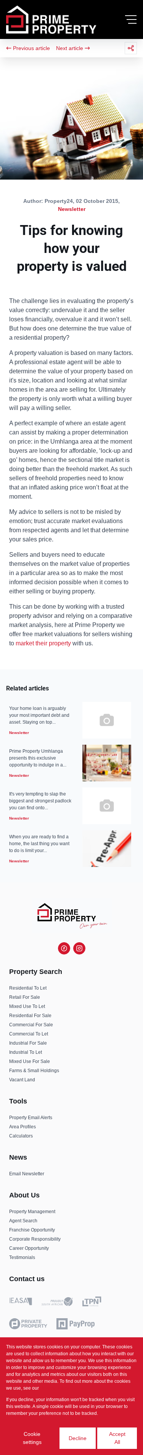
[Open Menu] (131, 19)
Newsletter (71, 209)
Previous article (31, 48)
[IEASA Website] (20, 1303)
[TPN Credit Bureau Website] (91, 1302)
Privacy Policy (54, 1388)
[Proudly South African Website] (57, 1303)
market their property (43, 643)
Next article (69, 48)
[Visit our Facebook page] (64, 948)
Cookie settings (32, 1438)
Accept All (117, 1438)
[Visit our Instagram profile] (79, 948)
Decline (78, 1438)
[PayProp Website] (75, 1323)
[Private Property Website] (28, 1323)
